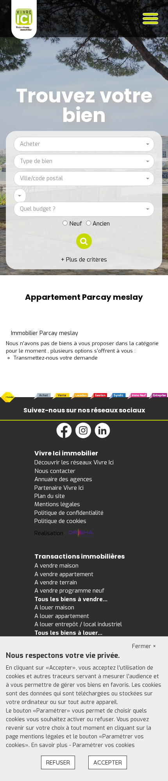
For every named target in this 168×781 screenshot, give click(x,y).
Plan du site (49, 496)
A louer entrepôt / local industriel (78, 624)
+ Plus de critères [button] (84, 259)
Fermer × (144, 646)
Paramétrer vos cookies (104, 745)
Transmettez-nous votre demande (56, 358)
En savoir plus (50, 745)
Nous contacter (54, 471)
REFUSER (58, 762)
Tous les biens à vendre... (70, 599)
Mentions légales (57, 504)
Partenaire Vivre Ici (59, 488)
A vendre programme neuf (69, 591)
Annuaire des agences (63, 479)
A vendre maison (56, 566)
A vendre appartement (63, 574)
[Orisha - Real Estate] (80, 533)
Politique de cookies (60, 521)
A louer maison (54, 607)
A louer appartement (61, 616)
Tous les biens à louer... (68, 633)
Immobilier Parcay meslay (44, 333)
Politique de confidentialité (69, 513)
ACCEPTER (107, 762)
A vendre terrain (55, 582)
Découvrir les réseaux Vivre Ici (74, 462)
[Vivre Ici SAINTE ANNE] (24, 19)
